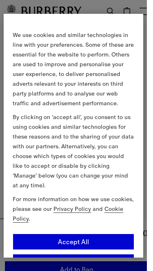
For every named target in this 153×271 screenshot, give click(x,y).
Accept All (73, 241)
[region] (73, 135)
